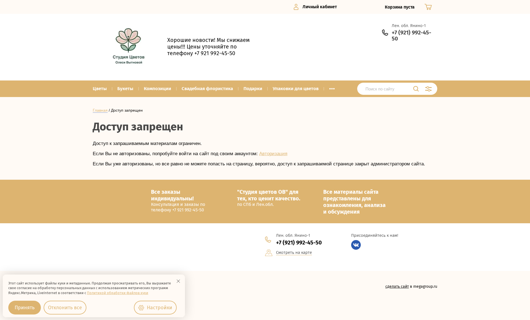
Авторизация (273, 153)
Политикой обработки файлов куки (117, 293)
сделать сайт (397, 286)
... (332, 87)
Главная (100, 110)
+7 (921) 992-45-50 (411, 35)
